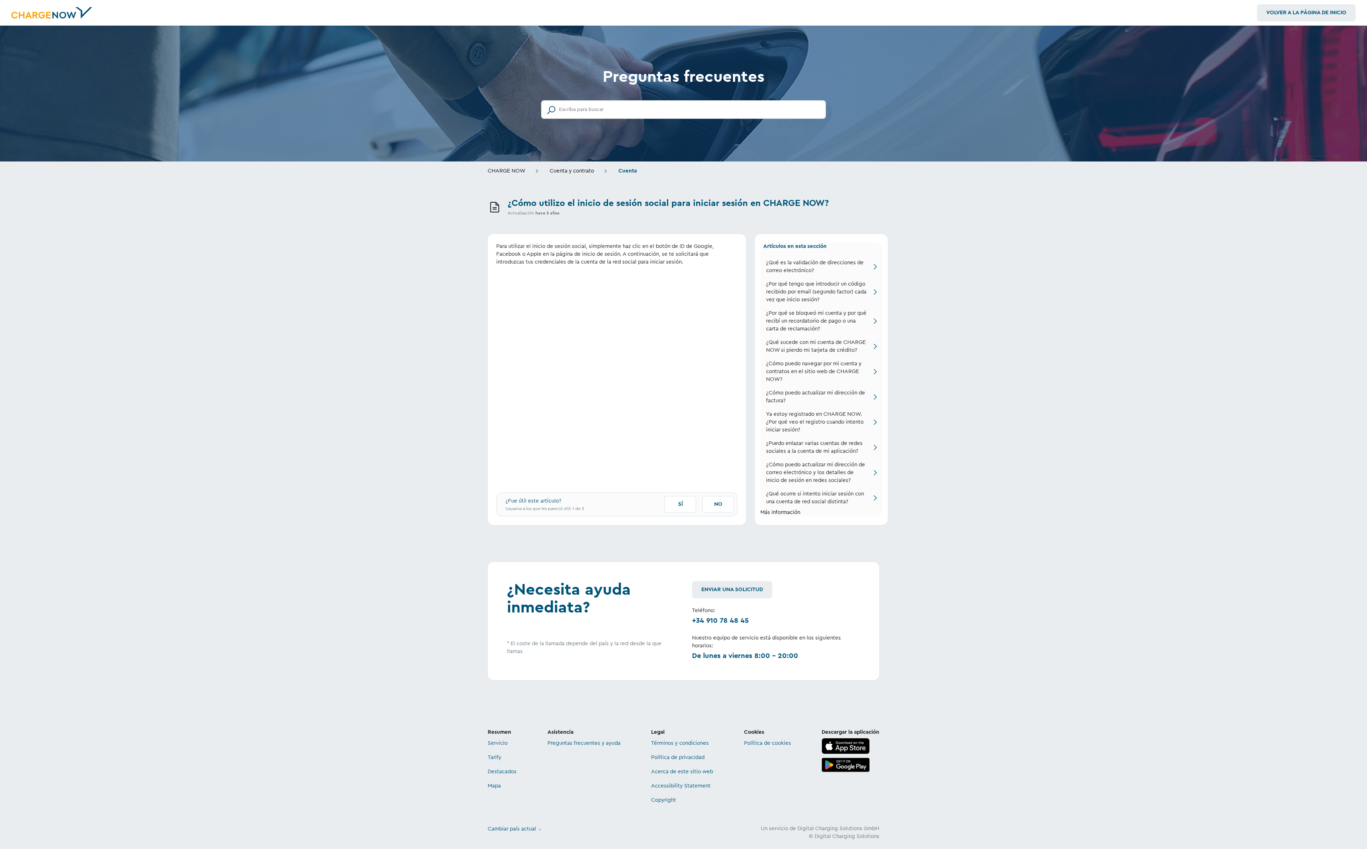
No (718, 504)
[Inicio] (51, 12)
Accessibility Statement (681, 786)
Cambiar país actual (513, 829)
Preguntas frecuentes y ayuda (584, 743)
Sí (680, 504)
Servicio (498, 743)
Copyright (663, 800)
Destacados (502, 771)
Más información (780, 512)
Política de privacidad (678, 757)
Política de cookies (767, 743)
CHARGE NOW (506, 171)
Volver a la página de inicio (1306, 12)
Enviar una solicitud (732, 589)
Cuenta (627, 171)
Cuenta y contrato (572, 171)
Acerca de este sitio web (682, 771)
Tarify (494, 757)
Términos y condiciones (680, 743)
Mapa (494, 786)
